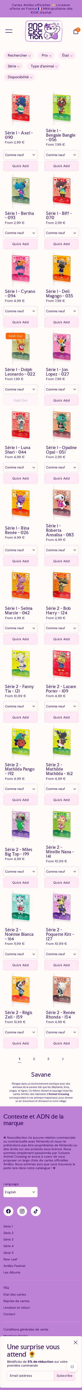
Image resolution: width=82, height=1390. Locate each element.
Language (11, 1184)
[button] (19, 55)
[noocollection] (43, 31)
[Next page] (62, 1058)
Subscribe (65, 1376)
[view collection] (20, 108)
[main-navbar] (8, 31)
